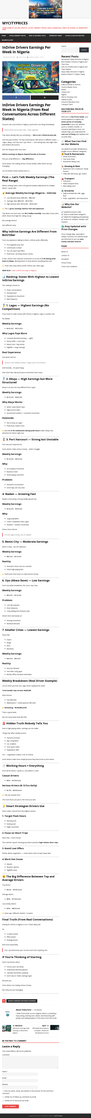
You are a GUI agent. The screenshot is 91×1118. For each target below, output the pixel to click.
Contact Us (65, 255)
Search (63, 46)
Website (5, 1084)
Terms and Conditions (69, 266)
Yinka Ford (21, 57)
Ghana (63, 89)
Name (4, 1071)
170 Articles (38, 1010)
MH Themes (58, 1116)
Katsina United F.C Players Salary (73, 74)
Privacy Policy (66, 263)
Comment (5, 1055)
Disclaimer (65, 259)
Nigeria (63, 94)
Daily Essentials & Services (70, 84)
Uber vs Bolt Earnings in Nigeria (24, 270)
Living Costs (65, 92)
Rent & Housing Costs (37, 36)
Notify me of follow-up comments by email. (20, 1097)
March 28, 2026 (10, 57)
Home (4, 36)
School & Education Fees (74, 36)
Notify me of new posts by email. (17, 1100)
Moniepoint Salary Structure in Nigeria (75, 59)
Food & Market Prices (17, 36)
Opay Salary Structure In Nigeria (72, 72)
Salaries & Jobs (7, 40)
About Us (64, 252)
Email (4, 1078)
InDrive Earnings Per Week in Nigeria (22, 1001)
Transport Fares (55, 36)
